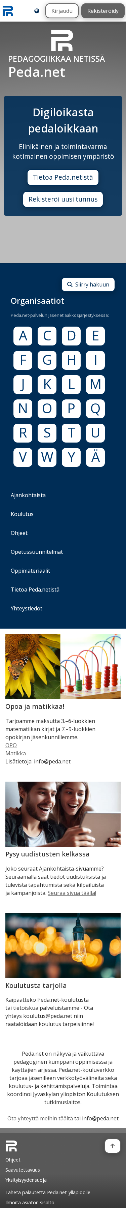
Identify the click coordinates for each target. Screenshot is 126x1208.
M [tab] (95, 384)
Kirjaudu (62, 10)
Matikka (15, 753)
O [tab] (47, 408)
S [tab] (47, 433)
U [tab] (95, 433)
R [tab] (23, 433)
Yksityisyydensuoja (26, 1180)
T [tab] (71, 433)
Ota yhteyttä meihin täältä (40, 1118)
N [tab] (23, 408)
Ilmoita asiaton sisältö (29, 1202)
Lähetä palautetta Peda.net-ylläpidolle (47, 1192)
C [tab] (47, 335)
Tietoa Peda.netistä (63, 177)
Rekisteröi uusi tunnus (63, 199)
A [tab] (23, 335)
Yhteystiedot (26, 608)
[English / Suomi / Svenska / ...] (37, 11)
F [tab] (23, 360)
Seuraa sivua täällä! (72, 893)
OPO (11, 745)
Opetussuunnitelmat (37, 551)
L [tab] (71, 384)
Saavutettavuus (22, 1170)
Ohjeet (19, 533)
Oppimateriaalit (30, 570)
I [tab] (95, 360)
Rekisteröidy (103, 10)
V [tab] (23, 457)
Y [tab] (71, 457)
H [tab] (71, 360)
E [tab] (95, 335)
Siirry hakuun (92, 284)
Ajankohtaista (28, 495)
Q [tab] (95, 408)
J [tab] (23, 384)
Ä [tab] (95, 457)
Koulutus (22, 514)
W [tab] (47, 457)
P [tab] (71, 408)
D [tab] (71, 335)
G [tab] (47, 360)
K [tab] (47, 384)
